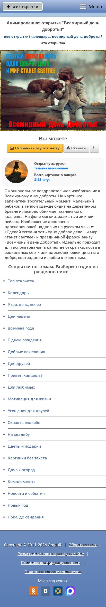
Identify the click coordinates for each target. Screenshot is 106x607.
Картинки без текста (27, 458)
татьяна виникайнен (51, 168)
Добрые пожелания (26, 351)
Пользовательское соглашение (53, 572)
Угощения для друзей (28, 410)
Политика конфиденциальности (50, 563)
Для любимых (21, 387)
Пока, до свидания (26, 517)
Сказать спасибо (24, 422)
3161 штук (42, 180)
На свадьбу (19, 434)
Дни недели (19, 316)
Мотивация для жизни (29, 399)
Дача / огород (21, 469)
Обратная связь (83, 545)
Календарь (40, 36)
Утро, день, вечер (24, 304)
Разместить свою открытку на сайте (51, 554)
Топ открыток (21, 280)
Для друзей (19, 363)
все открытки (22, 6)
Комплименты (21, 481)
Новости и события (26, 493)
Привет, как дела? (25, 375)
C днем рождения (25, 340)
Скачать (76, 148)
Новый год (18, 505)
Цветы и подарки (24, 446)
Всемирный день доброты (76, 36)
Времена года (21, 328)
